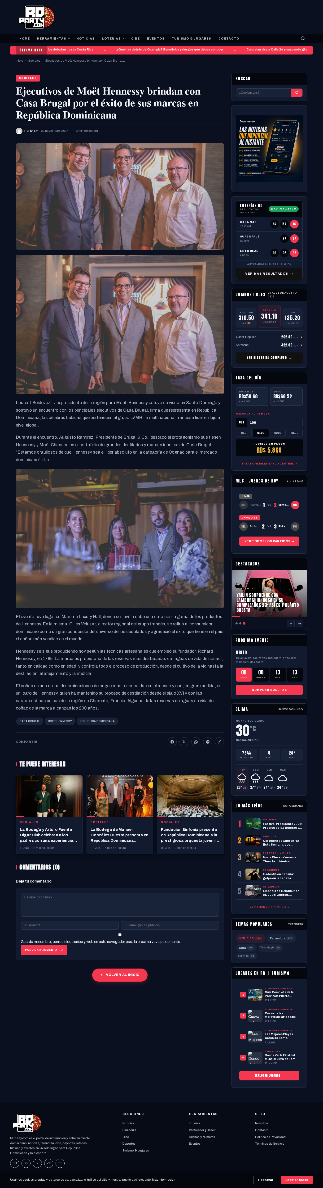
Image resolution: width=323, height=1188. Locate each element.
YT (49, 1163)
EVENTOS (156, 38)
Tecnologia (270, 947)
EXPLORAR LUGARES (269, 1075)
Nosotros (261, 1123)
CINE (135, 38)
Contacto (262, 1130)
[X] (183, 741)
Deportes (128, 1143)
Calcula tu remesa (253, 414)
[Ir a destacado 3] (244, 623)
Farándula (129, 1130)
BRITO (241, 652)
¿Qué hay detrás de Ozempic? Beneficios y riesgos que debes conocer (159, 49)
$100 (261, 432)
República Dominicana (97, 721)
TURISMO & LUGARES (191, 38)
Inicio (19, 60)
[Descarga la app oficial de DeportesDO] (269, 148)
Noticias (250, 938)
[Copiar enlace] (219, 741)
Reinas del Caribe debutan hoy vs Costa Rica (49, 49)
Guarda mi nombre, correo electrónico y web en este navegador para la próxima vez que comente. (101, 942)
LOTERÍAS (111, 38)
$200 (278, 432)
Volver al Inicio (123, 975)
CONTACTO (228, 38)
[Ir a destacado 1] (236, 623)
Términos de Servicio (269, 1143)
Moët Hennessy (60, 721)
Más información (163, 1179)
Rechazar (265, 1180)
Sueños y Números (202, 1137)
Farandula (281, 938)
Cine (246, 948)
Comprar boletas (269, 689)
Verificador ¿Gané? (202, 1130)
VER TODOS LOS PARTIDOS (269, 541)
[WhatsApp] (195, 741)
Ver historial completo (269, 357)
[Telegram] (207, 741)
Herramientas (51, 38)
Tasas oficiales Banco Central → (269, 463)
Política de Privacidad (270, 1137)
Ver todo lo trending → (269, 907)
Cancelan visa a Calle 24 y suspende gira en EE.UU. (274, 49)
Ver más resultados (269, 273)
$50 (243, 432)
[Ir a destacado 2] (240, 623)
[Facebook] (172, 741)
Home (24, 38)
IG (26, 1163)
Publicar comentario (44, 949)
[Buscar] (303, 38)
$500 (294, 432)
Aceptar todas (296, 1180)
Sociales (34, 60)
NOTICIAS (86, 38)
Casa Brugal (29, 721)
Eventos (246, 956)
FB (15, 1163)
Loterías (194, 1123)
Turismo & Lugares (135, 1150)
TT (60, 1163)
